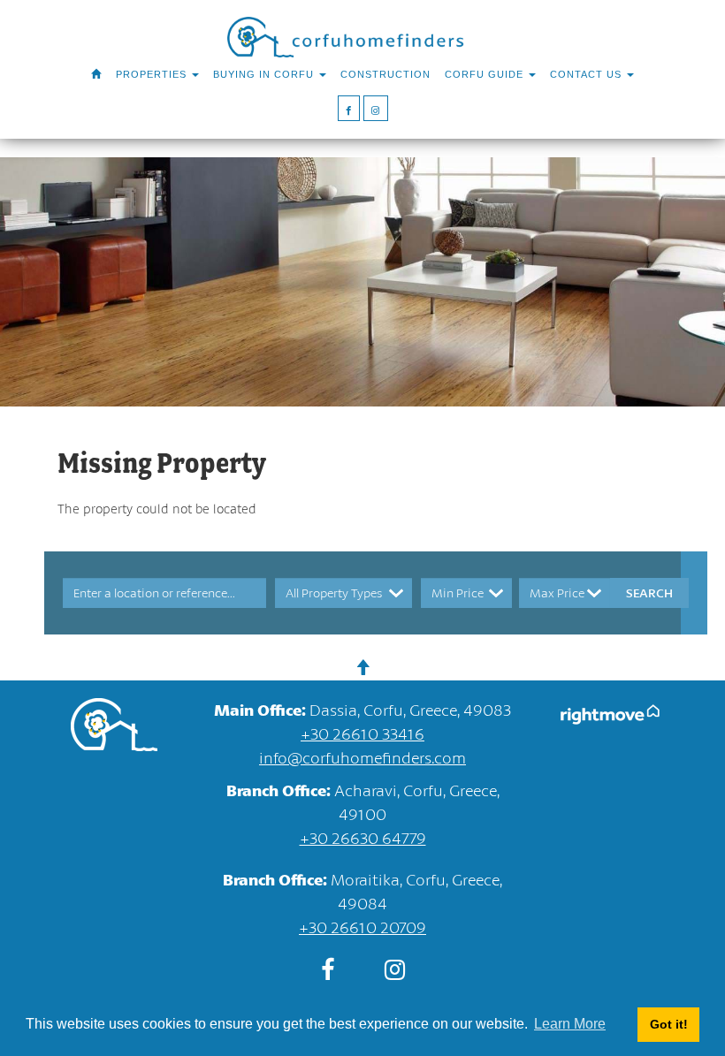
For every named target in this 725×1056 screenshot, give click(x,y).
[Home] (96, 74)
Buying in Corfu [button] (265, 74)
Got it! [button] (669, 1024)
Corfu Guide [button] (486, 74)
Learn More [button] (570, 1023)
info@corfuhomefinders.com (362, 757)
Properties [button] (153, 74)
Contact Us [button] (587, 74)
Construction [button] (385, 74)
